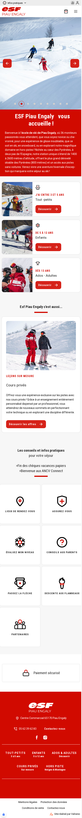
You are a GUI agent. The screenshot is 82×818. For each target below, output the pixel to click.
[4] (41, 104)
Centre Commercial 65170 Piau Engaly (43, 718)
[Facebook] (37, 737)
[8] (67, 104)
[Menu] (75, 11)
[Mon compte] (77, 3)
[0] (15, 104)
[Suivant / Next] (74, 63)
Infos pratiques (15, 3)
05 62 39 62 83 (27, 728)
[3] (34, 104)
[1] (22, 104)
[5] (47, 104)
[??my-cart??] (66, 11)
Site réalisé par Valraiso (67, 813)
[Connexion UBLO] (4, 814)
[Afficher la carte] (73, 3)
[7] (60, 104)
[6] (54, 104)
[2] (28, 104)
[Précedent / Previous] (7, 63)
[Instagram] (45, 737)
